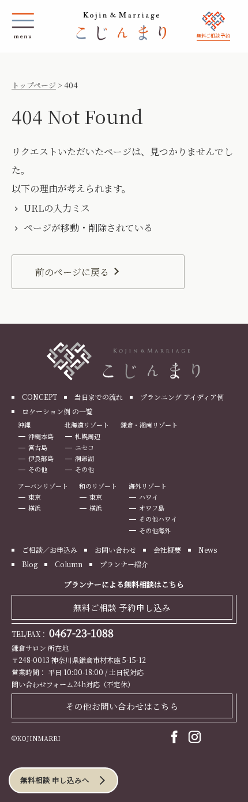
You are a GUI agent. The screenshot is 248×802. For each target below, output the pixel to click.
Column (68, 564)
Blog (29, 564)
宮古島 (37, 447)
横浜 (34, 507)
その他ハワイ (158, 518)
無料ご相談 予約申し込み (122, 607)
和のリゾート (98, 485)
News (207, 549)
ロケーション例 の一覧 (57, 411)
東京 (34, 496)
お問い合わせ (115, 549)
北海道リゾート (87, 424)
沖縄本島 (41, 436)
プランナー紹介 (124, 564)
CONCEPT (39, 397)
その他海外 (155, 530)
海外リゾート (148, 485)
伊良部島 (41, 458)
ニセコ (84, 447)
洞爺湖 (84, 458)
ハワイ (148, 496)
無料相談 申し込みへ (54, 780)
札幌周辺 (87, 436)
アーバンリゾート (43, 485)
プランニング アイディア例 (182, 397)
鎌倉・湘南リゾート (149, 424)
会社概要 (167, 549)
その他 (37, 469)
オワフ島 (151, 507)
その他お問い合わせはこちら (122, 706)
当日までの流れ (98, 397)
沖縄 (24, 424)
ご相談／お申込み (49, 549)
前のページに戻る (72, 272)
